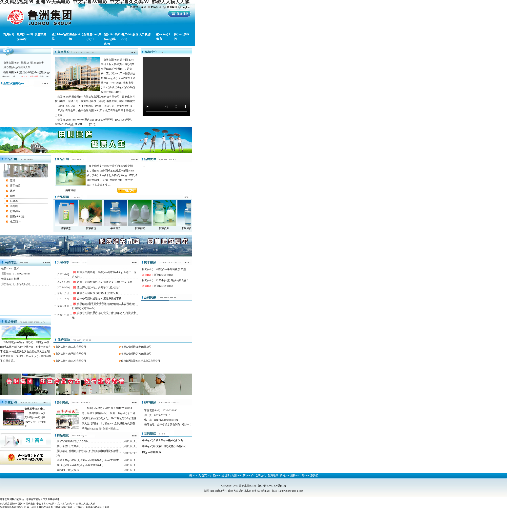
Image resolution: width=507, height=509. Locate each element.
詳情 (92, 124)
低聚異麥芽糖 (189, 228)
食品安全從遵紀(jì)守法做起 (73, 441)
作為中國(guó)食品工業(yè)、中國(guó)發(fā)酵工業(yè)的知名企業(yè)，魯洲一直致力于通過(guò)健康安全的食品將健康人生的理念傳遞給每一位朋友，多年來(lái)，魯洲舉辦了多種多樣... (25, 351)
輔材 (16, 278)
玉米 (16, 268)
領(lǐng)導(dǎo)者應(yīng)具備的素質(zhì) (80, 465)
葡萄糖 (14, 206)
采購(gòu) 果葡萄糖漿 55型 (171, 269)
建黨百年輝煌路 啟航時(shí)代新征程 (98, 292)
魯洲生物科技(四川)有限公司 (71, 360)
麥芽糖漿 (15, 185)
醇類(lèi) (15, 211)
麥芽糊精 (140, 228)
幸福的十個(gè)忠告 (68, 469)
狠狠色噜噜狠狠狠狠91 (12, 507)
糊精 (12, 195)
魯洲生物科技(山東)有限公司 (71, 346)
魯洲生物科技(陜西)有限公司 (71, 353)
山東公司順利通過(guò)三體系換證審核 (99, 298)
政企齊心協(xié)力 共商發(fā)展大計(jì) (99, 287)
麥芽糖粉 (91, 228)
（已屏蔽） (79, 507)
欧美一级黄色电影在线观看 (38, 507)
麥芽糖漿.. (66, 228)
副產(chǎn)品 (17, 216)
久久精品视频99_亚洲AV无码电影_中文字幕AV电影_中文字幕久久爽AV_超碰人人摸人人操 (47, 503)
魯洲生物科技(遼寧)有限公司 (136, 346)
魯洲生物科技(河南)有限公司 (136, 353)
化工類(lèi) (16, 221)
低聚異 (14, 201)
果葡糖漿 (115, 228)
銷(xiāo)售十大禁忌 (68, 446)
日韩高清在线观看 (62, 507)
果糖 (12, 190)
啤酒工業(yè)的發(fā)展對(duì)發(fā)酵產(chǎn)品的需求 (88, 460)
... (144, 165)
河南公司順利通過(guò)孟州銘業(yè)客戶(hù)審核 (105, 281)
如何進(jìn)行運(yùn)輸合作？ (172, 280)
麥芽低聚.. (164, 228)
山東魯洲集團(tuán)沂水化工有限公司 (140, 360)
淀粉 (12, 180)
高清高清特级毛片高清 (97, 507)
